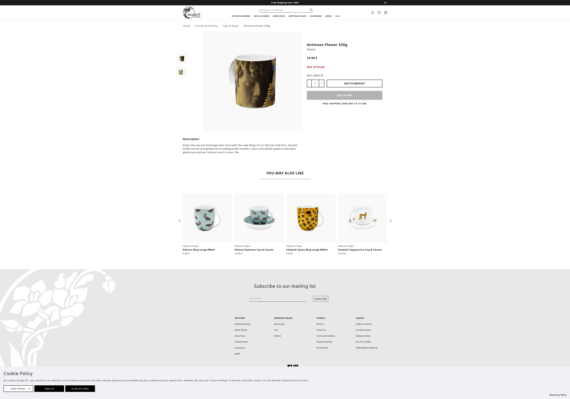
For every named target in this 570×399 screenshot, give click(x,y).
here (305, 380)
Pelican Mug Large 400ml (199, 249)
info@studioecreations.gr (367, 348)
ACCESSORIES (316, 16)
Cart (276, 330)
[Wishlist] (379, 12)
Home (186, 25)
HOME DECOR (279, 16)
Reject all (49, 388)
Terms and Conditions (325, 336)
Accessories (240, 348)
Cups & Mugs (230, 25)
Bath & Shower (241, 330)
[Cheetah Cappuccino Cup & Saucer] (362, 218)
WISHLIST (354, 83)
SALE (337, 16)
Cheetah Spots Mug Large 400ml (307, 249)
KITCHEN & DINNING (241, 16)
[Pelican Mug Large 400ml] (207, 218)
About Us (320, 324)
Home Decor (240, 336)
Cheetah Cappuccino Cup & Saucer (360, 249)
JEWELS (328, 16)
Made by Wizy (558, 394)
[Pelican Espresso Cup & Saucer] (259, 218)
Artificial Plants (241, 342)
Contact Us (321, 330)
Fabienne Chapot (191, 246)
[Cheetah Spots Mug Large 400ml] (310, 218)
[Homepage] (191, 13)
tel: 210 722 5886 (363, 342)
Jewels (237, 353)
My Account (279, 324)
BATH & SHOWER (261, 16)
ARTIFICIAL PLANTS (297, 16)
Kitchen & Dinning (206, 25)
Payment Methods (324, 342)
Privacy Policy (322, 348)
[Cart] (385, 12)
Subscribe (321, 299)
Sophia (311, 49)
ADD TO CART (344, 95)
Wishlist (277, 336)
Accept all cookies (80, 388)
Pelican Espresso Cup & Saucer (254, 249)
